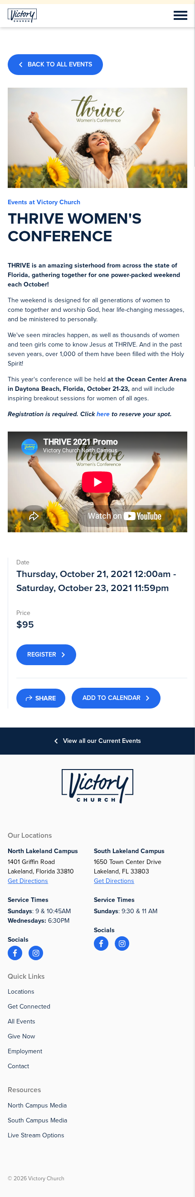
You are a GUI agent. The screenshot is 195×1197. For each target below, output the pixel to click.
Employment (25, 1051)
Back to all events (60, 64)
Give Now (21, 1036)
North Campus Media (37, 1105)
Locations (21, 991)
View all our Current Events (102, 741)
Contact (18, 1066)
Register (41, 654)
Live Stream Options (36, 1135)
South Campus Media (37, 1120)
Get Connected (29, 1006)
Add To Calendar (112, 698)
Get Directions (28, 881)
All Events (21, 1021)
